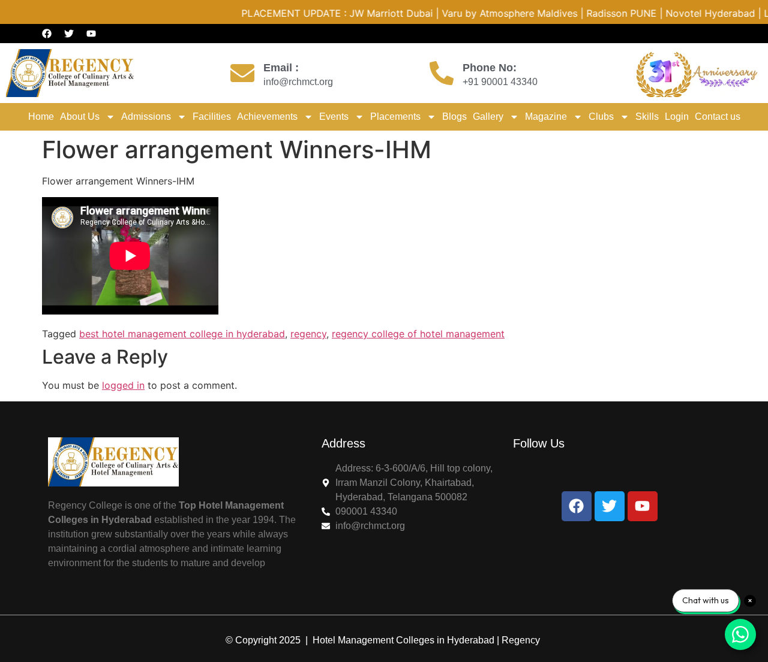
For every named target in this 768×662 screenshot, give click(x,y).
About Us (80, 116)
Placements (395, 116)
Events (334, 116)
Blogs (454, 116)
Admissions (146, 116)
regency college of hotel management (418, 334)
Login (677, 116)
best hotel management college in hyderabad (182, 334)
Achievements (267, 116)
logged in (123, 385)
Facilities (212, 116)
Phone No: (490, 68)
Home (41, 116)
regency (308, 334)
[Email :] (242, 73)
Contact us (717, 116)
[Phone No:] (442, 73)
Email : (281, 68)
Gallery (488, 116)
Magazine (546, 116)
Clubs (601, 116)
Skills (647, 116)
